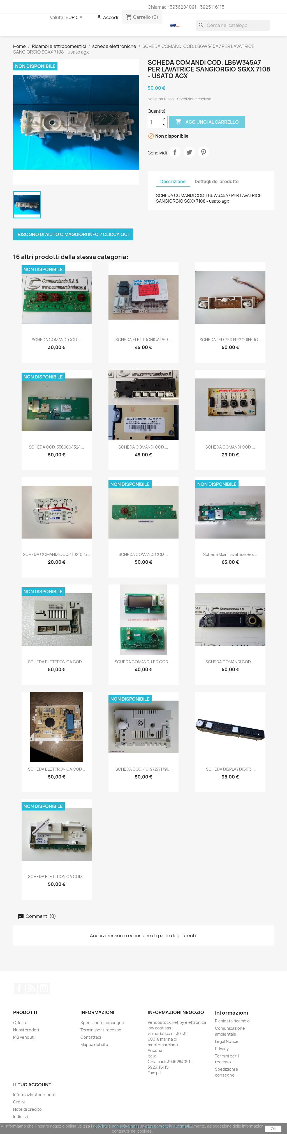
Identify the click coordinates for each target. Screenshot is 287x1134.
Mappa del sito (94, 1044)
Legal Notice (227, 1041)
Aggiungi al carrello (207, 121)
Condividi (174, 152)
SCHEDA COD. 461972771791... (143, 769)
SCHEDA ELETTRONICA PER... (143, 339)
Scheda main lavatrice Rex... (230, 554)
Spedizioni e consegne (102, 1022)
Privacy (222, 1048)
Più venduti (23, 1037)
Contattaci (90, 1037)
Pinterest (203, 152)
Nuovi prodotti (26, 1030)
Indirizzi (20, 1116)
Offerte (20, 1022)
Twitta (189, 152)
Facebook (19, 988)
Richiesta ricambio (232, 1021)
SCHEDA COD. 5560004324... (56, 447)
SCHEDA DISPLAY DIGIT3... (230, 769)
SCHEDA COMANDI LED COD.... (143, 661)
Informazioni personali (34, 1094)
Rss (31, 988)
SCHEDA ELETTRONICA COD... (56, 661)
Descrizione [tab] (173, 181)
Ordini (19, 1102)
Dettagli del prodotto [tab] (217, 181)
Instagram (44, 988)
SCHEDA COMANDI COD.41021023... (56, 554)
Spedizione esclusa (194, 98)
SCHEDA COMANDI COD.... (56, 339)
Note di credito (27, 1109)
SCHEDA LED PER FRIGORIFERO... (230, 339)
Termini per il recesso (100, 1030)
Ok (273, 1128)
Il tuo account (32, 1085)
